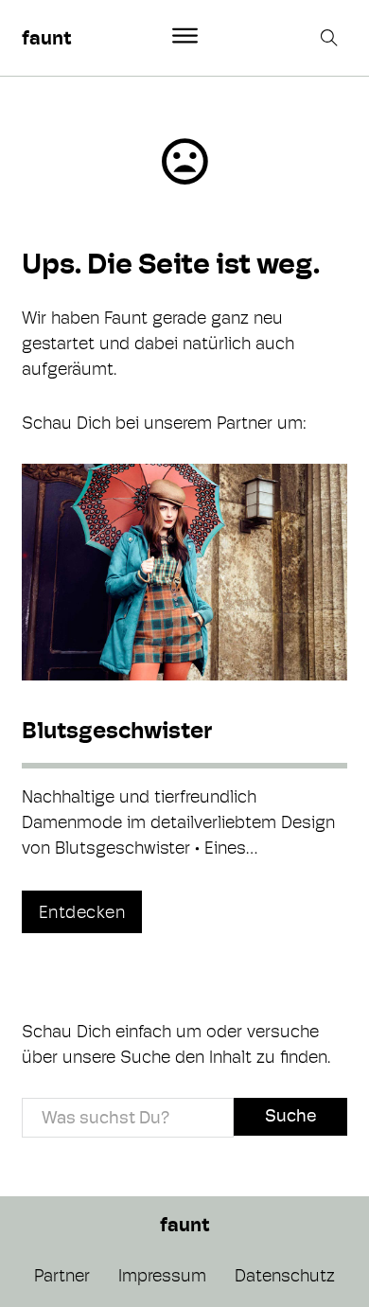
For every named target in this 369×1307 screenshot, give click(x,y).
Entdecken (82, 912)
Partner (62, 1275)
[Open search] (331, 38)
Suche (290, 1115)
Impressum (162, 1275)
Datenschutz (285, 1275)
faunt (46, 37)
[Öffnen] (185, 36)
